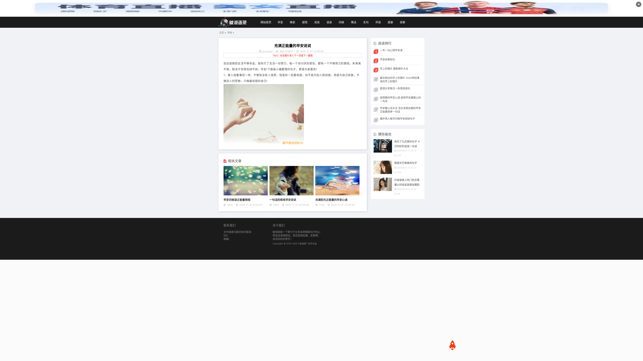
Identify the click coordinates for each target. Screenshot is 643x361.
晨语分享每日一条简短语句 (395, 88)
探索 (402, 22)
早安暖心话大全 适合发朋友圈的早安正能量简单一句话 (400, 109)
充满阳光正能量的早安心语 (331, 200)
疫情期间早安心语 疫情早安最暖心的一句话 (400, 99)
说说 (317, 22)
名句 (366, 22)
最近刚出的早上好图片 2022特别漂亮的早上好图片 (399, 79)
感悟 (304, 22)
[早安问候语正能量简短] (246, 194)
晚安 (292, 22)
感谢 (390, 22)
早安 (280, 22)
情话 (353, 22)
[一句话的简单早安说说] (291, 194)
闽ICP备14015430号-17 (307, 238)
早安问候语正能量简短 (237, 200)
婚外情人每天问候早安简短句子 (397, 118)
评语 (378, 22)
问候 (341, 22)
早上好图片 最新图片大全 (394, 68)
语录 (329, 22)
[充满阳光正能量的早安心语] (337, 194)
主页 (221, 32)
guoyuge (267, 51)
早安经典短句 (387, 59)
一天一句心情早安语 (391, 50)
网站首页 (266, 22)
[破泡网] (233, 22)
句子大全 (312, 243)
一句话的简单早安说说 (282, 200)
